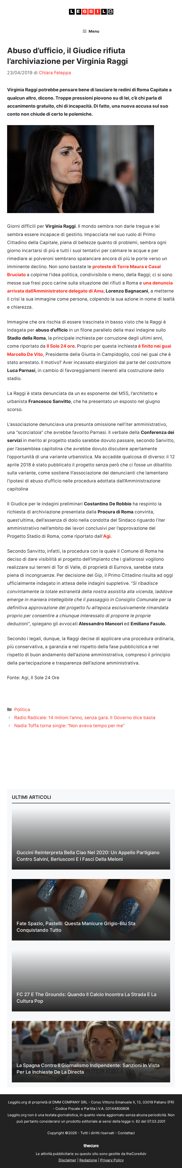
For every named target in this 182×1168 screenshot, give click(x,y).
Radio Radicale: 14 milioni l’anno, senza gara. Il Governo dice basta (84, 717)
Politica (22, 709)
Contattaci (126, 1133)
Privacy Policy (112, 1160)
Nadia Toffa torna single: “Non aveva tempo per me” (69, 725)
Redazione (88, 1160)
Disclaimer (67, 1160)
